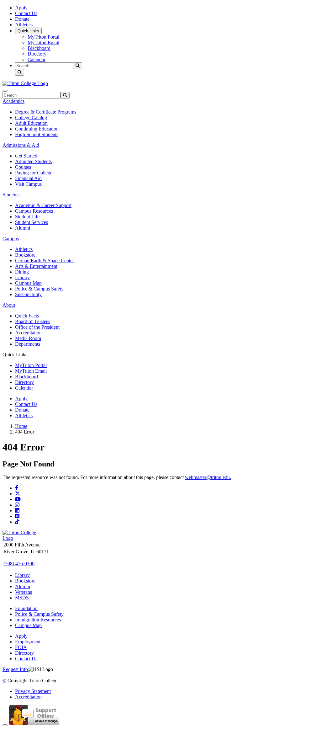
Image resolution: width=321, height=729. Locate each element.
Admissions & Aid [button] (21, 145)
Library (22, 277)
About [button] (9, 305)
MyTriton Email (43, 42)
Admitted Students (33, 161)
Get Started (26, 155)
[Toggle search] (19, 72)
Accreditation (28, 332)
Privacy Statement (33, 691)
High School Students (36, 134)
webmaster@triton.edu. (208, 477)
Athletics (24, 24)
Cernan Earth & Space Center (44, 260)
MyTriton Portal (43, 37)
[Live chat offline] (34, 723)
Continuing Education (37, 128)
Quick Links (28, 31)
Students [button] (11, 194)
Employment (27, 641)
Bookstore (25, 255)
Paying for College (33, 172)
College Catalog (31, 117)
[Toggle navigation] (5, 91)
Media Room (28, 338)
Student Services (31, 222)
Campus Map (28, 283)
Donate (22, 19)
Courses (23, 167)
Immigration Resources (38, 619)
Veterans (23, 592)
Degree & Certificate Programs (45, 111)
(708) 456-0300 (18, 563)
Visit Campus (28, 184)
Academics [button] (13, 101)
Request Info (15, 669)
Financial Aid (28, 178)
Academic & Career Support (43, 205)
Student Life (27, 216)
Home (21, 426)
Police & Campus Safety (39, 288)
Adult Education (31, 123)
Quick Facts (27, 315)
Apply (21, 7)
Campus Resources (34, 211)
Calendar (36, 59)
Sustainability (28, 294)
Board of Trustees (32, 321)
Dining (22, 271)
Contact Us (26, 13)
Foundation (26, 608)
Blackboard (39, 48)
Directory (37, 53)
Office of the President (37, 327)
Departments (27, 344)
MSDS (22, 597)
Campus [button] (11, 238)
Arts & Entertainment (36, 266)
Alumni (22, 228)
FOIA (21, 647)
